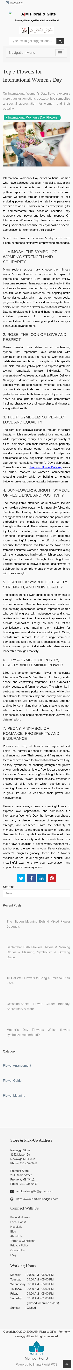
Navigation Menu (22, 53)
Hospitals (16, 1226)
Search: (8, 887)
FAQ (13, 1254)
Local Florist (18, 1222)
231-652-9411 (28, 1163)
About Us (16, 1236)
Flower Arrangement (17, 1065)
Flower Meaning (14, 1095)
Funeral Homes (20, 1217)
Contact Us (17, 1250)
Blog (13, 1231)
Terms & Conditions (22, 1240)
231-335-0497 (29, 1183)
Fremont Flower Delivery (46, 467)
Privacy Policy (19, 1245)
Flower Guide (12, 1080)
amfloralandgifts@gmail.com (34, 1191)
